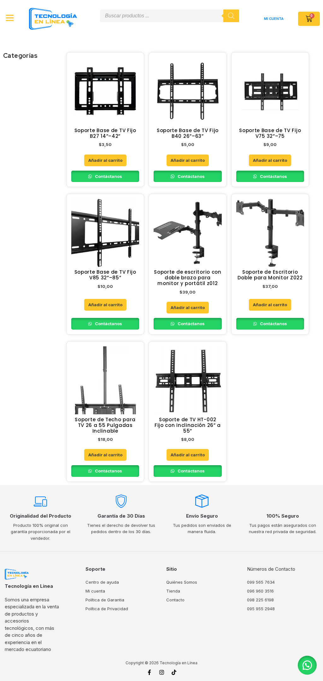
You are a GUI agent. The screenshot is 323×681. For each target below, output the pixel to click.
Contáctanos (108, 176)
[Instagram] (161, 672)
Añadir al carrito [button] (105, 160)
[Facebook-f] (149, 672)
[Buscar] (231, 15)
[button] (307, 665)
